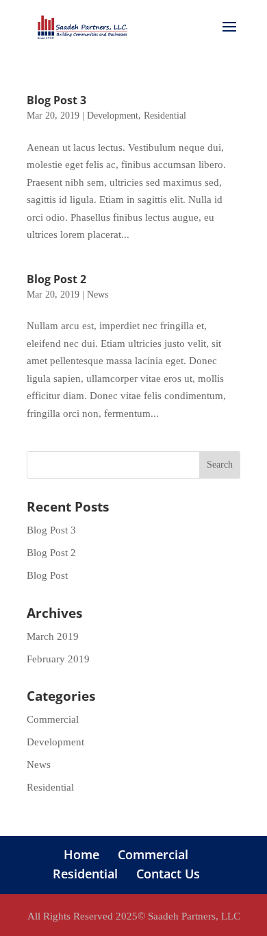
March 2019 (53, 636)
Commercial (53, 719)
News (97, 294)
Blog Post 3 (56, 100)
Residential (165, 115)
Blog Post (47, 575)
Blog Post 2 (56, 279)
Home (81, 854)
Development (112, 115)
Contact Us (168, 873)
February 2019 (58, 658)
